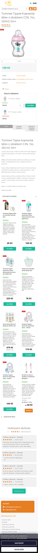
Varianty (29, 410)
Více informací (21, 538)
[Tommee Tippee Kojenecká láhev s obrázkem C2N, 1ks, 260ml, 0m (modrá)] (5, 112)
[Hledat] (26, 8)
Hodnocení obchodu (19, 428)
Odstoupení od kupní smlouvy (11, 529)
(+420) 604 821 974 (10, 510)
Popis (6, 126)
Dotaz (7, 89)
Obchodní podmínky (8, 527)
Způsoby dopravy (19, 127)
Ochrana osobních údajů (9, 532)
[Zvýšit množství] (24, 105)
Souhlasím (19, 549)
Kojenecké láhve (21, 83)
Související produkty (9, 196)
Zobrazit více (19, 491)
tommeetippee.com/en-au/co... (25, 79)
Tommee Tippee (21, 75)
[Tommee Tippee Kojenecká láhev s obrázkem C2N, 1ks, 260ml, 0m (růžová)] (5, 98)
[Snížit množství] (24, 106)
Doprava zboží (6, 520)
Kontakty (4, 522)
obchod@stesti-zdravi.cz (13, 507)
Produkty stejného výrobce (32, 128)
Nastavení (19, 543)
